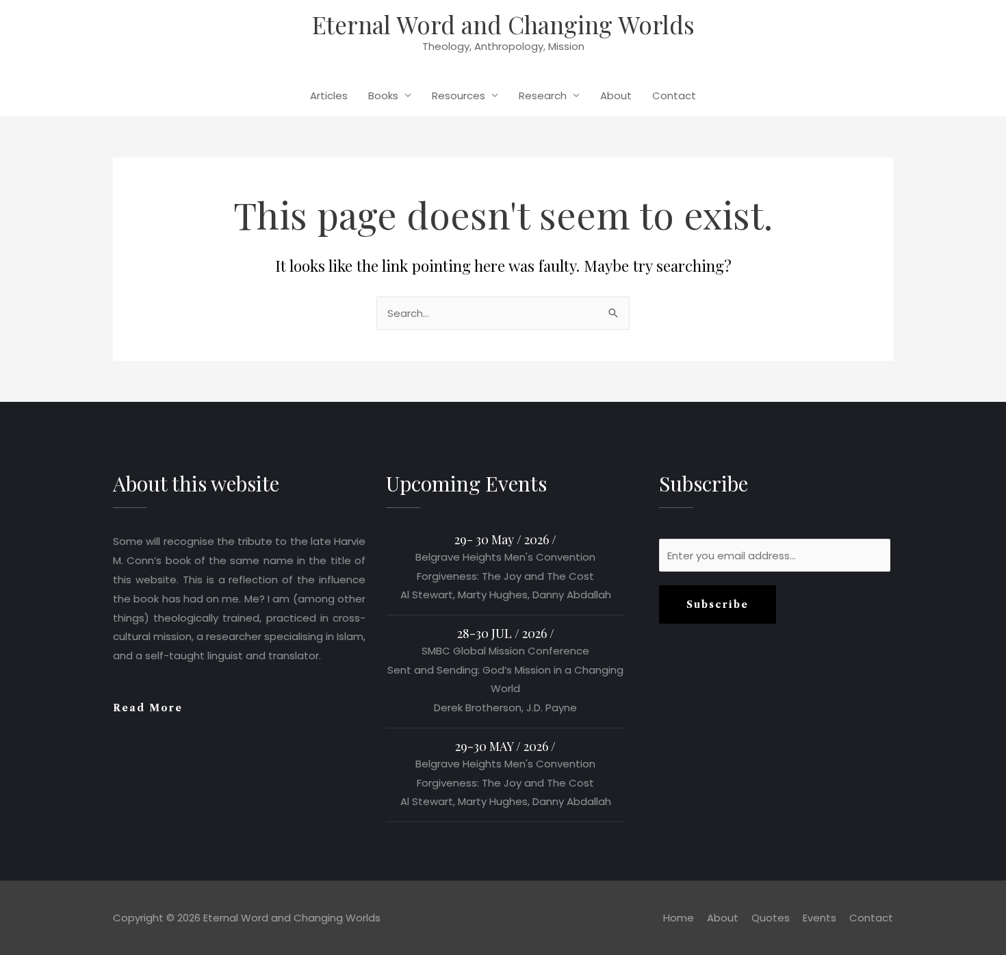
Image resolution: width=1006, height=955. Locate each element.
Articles (329, 95)
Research (543, 95)
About (616, 95)
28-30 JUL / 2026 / (505, 633)
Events (819, 918)
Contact (674, 95)
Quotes (770, 918)
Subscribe (717, 604)
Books (383, 95)
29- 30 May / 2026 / (505, 539)
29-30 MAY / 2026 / (505, 746)
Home (678, 918)
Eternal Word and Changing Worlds (503, 24)
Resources (458, 95)
